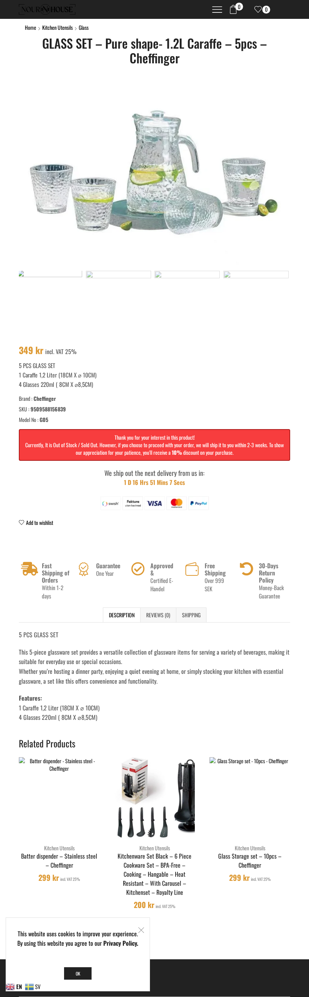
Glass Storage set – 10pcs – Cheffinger (249, 861)
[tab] (121, 614)
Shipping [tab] (191, 615)
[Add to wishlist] (75, 826)
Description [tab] (122, 615)
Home (30, 27)
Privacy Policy (120, 943)
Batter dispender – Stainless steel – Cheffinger (59, 861)
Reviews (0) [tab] (158, 615)
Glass (84, 27)
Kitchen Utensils (57, 27)
